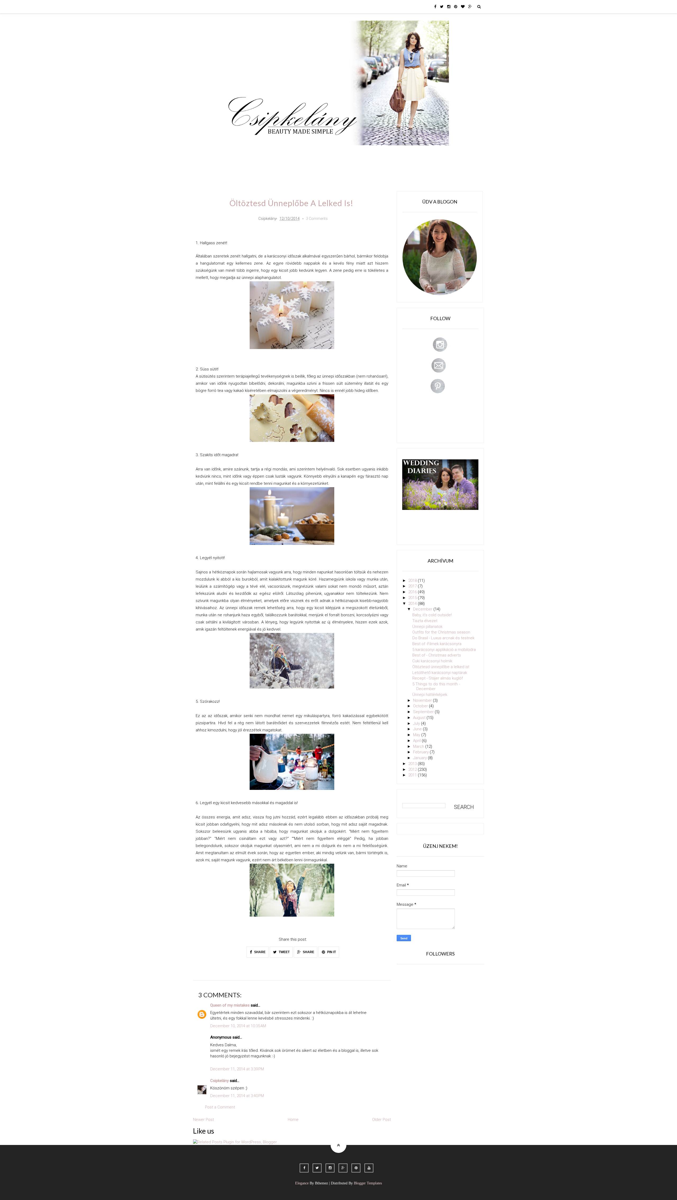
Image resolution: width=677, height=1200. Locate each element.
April (417, 740)
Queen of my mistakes (230, 1005)
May (417, 734)
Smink (258, 153)
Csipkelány (219, 1080)
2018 (413, 580)
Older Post (381, 1119)
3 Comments (317, 218)
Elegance (302, 1183)
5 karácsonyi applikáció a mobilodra (444, 649)
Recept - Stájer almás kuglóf (437, 678)
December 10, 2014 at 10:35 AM (238, 1026)
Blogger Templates (368, 1183)
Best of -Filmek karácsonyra (436, 643)
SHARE (259, 952)
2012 (413, 769)
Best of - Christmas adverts (436, 655)
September (424, 711)
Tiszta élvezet (424, 620)
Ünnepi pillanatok (427, 626)
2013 (413, 763)
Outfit (278, 153)
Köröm (300, 153)
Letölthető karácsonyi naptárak (439, 672)
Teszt (321, 153)
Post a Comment (220, 1107)
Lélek (237, 153)
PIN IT (331, 952)
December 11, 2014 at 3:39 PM (237, 1069)
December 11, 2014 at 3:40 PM (237, 1095)
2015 (413, 597)
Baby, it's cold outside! (432, 615)
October (421, 706)
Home (419, 153)
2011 (413, 775)
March (419, 746)
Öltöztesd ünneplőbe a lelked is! (440, 666)
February (421, 752)
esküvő (239, 168)
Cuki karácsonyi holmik (432, 661)
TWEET (284, 952)
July (417, 723)
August (420, 717)
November (423, 700)
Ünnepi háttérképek (429, 694)
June (418, 729)
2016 (413, 592)
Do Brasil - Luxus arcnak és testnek (443, 638)
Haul (356, 153)
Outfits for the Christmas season (441, 632)
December (423, 609)
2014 (413, 603)
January (420, 757)
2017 (413, 586)
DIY (339, 153)
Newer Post (203, 1119)
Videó (399, 153)
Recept (377, 153)
